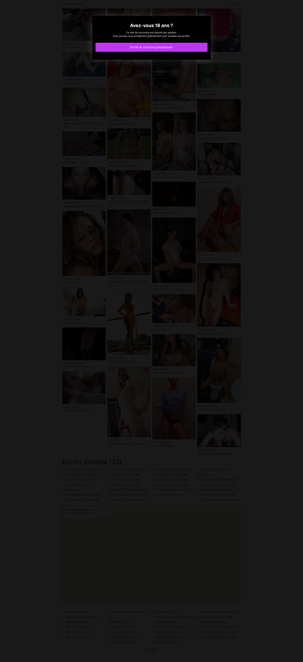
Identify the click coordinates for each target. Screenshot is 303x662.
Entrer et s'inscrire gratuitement (151, 47)
